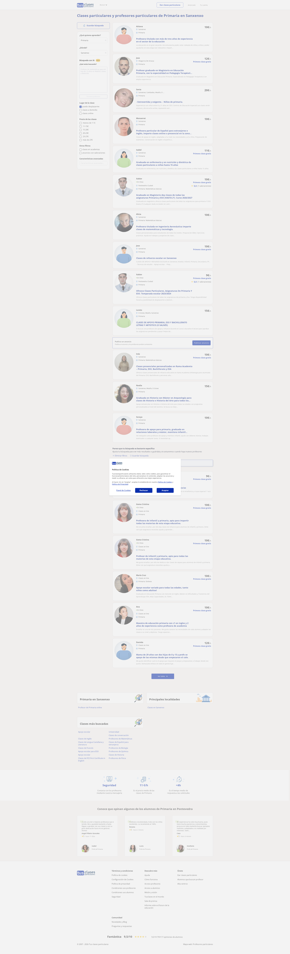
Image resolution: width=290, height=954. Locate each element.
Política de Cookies (165, 482)
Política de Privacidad (120, 484)
